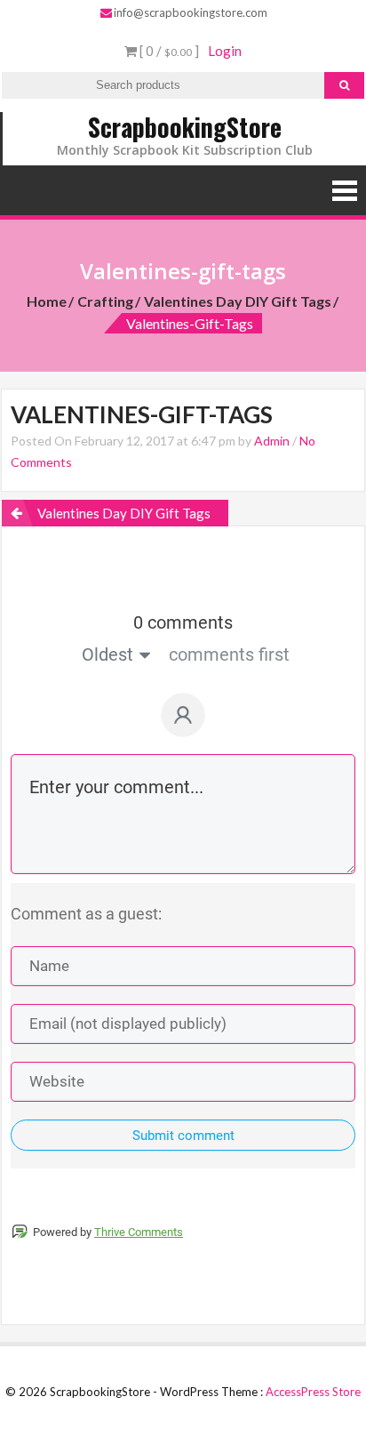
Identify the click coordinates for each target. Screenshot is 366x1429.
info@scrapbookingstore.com (190, 12)
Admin (272, 440)
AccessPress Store (313, 1392)
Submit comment (183, 1136)
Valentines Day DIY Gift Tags (237, 301)
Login (225, 51)
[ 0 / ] (168, 51)
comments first (229, 654)
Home (47, 301)
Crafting (105, 301)
